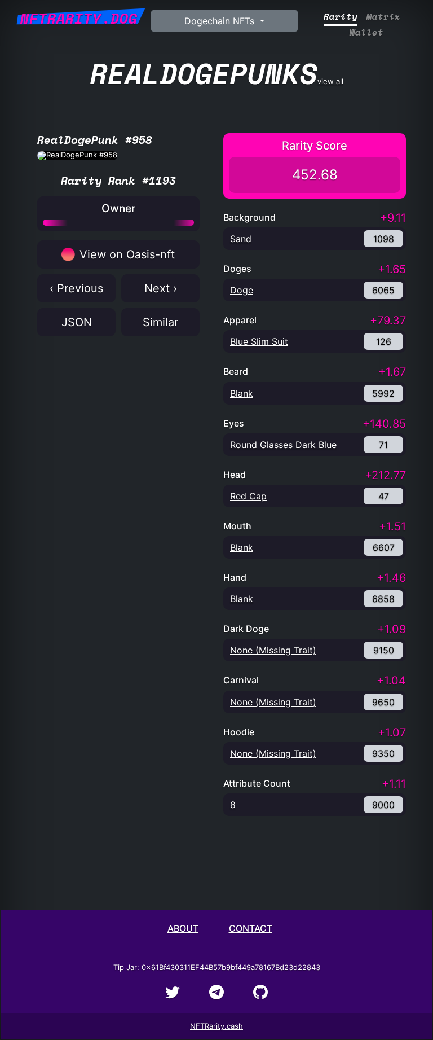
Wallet (366, 32)
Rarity (340, 16)
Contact (250, 928)
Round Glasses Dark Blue (283, 444)
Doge (241, 290)
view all (216, 73)
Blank (241, 393)
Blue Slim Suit (259, 341)
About (182, 928)
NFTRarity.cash (216, 1025)
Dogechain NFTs (220, 21)
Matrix (383, 16)
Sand (240, 238)
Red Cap (248, 496)
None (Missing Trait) (273, 650)
